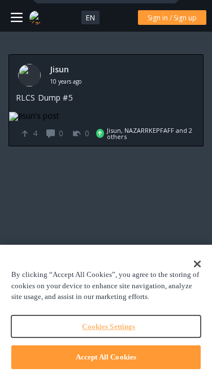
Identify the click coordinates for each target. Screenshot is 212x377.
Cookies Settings (108, 326)
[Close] (197, 264)
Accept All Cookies (106, 357)
